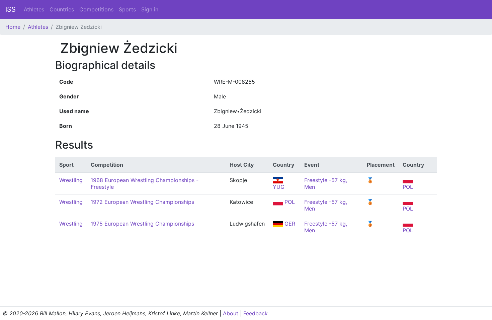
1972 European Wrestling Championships (142, 201)
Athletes (34, 9)
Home (12, 26)
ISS (10, 9)
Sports (127, 9)
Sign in (149, 9)
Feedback (255, 313)
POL (289, 201)
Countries (62, 9)
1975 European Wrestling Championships (142, 223)
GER (289, 223)
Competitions (96, 9)
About (230, 313)
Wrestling (71, 180)
